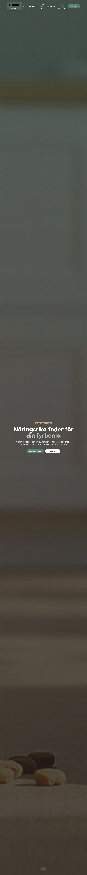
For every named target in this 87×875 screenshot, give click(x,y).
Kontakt (74, 6)
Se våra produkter (35, 451)
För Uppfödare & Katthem (61, 6)
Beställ (52, 451)
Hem (23, 6)
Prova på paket (42, 6)
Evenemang (50, 6)
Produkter (31, 6)
